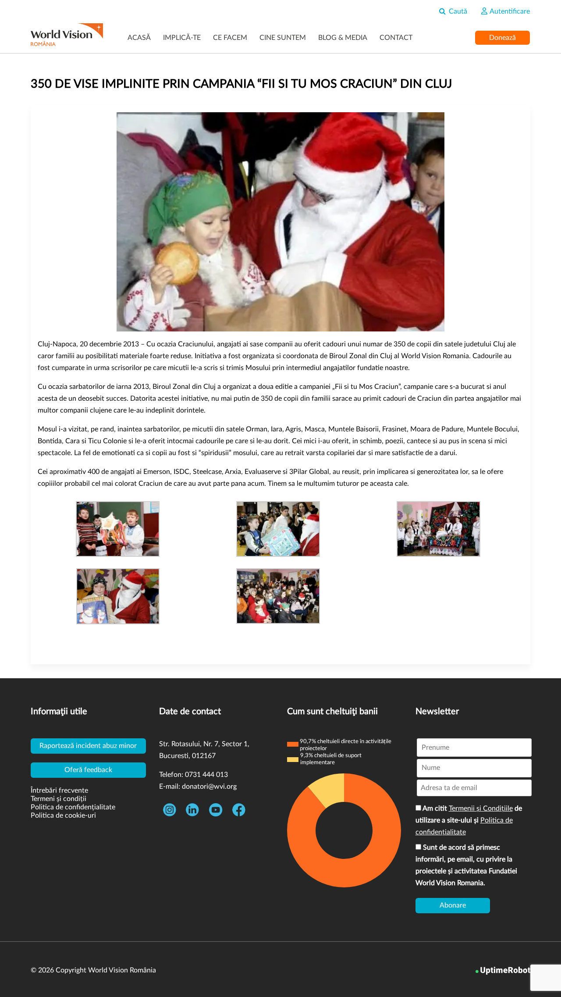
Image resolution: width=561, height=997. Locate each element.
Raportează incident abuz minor (88, 745)
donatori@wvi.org (209, 786)
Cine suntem (282, 37)
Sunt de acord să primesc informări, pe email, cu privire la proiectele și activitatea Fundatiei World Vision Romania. (466, 865)
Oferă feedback (88, 769)
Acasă (139, 37)
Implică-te (182, 37)
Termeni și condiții (58, 798)
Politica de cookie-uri (63, 815)
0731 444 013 (206, 774)
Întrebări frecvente (59, 790)
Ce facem (230, 37)
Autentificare (509, 11)
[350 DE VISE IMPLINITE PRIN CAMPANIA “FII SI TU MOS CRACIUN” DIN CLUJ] (280, 221)
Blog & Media (342, 37)
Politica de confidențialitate (73, 807)
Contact (396, 37)
